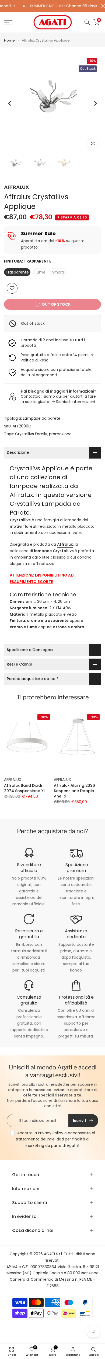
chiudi (101, 6)
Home (9, 40)
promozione (60, 434)
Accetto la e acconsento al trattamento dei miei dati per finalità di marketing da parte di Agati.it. (55, 1139)
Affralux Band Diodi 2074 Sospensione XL (24, 788)
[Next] (95, 103)
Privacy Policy (50, 1133)
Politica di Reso (34, 360)
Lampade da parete (41, 418)
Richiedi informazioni (75, 401)
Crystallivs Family (31, 434)
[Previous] (10, 103)
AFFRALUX (16, 187)
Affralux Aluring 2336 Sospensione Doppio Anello (74, 791)
